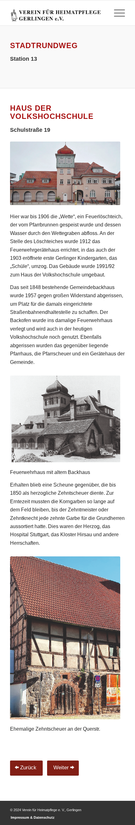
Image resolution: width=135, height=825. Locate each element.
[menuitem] (116, 12)
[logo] (56, 12)
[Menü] (116, 12)
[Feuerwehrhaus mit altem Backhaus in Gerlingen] (65, 419)
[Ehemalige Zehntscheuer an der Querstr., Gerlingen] (65, 637)
